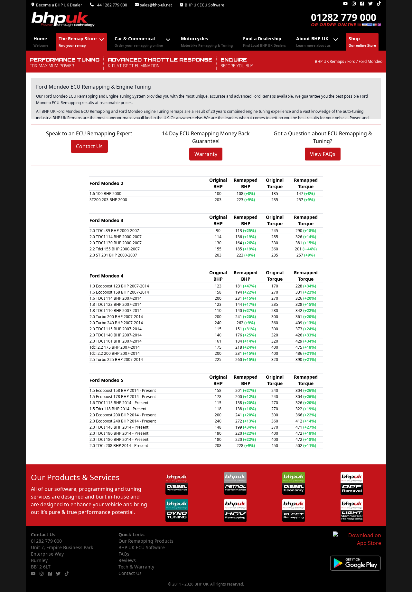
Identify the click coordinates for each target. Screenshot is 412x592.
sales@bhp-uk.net (156, 5)
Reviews (127, 560)
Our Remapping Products (145, 541)
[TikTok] (379, 3)
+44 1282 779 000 (111, 5)
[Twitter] (370, 3)
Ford (351, 61)
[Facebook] (362, 3)
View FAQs (322, 154)
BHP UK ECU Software (204, 5)
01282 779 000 (46, 541)
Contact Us (89, 146)
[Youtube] (345, 3)
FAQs (123, 554)
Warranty (205, 154)
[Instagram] (353, 3)
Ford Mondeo (370, 61)
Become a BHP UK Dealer (59, 5)
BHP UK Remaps (329, 61)
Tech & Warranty (136, 567)
